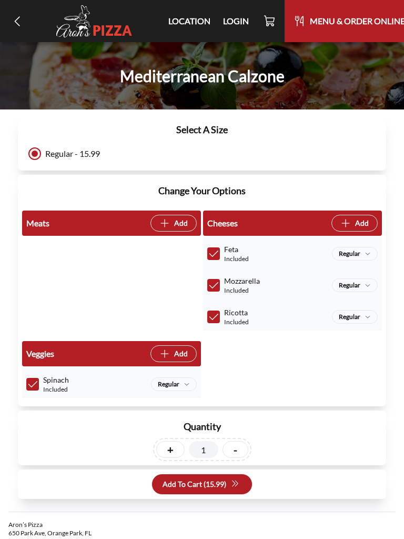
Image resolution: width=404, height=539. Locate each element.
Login (236, 21)
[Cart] (270, 21)
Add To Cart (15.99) (194, 484)
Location (189, 21)
